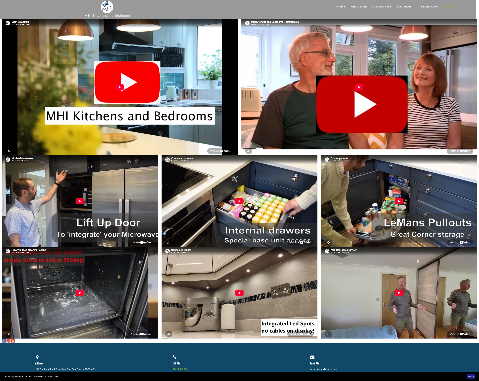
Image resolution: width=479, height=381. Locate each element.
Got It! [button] (471, 377)
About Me (359, 6)
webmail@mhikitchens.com (323, 369)
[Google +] (8, 341)
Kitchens (404, 6)
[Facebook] (4, 341)
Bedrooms (429, 6)
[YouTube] (13, 341)
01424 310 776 (180, 369)
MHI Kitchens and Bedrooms (107, 15)
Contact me (381, 6)
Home (340, 6)
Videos (448, 6)
